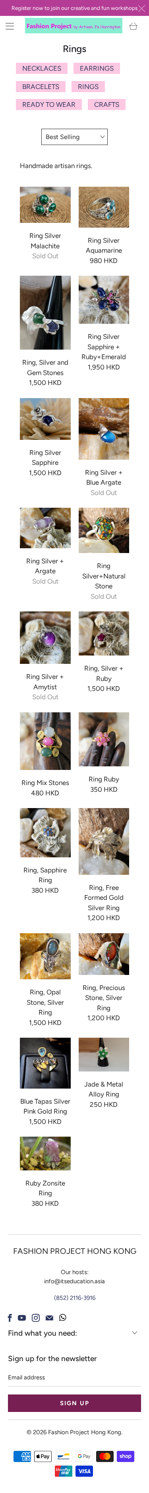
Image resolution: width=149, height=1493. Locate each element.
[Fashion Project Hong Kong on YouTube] (22, 1318)
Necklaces (41, 68)
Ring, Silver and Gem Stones (45, 313)
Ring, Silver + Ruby (104, 633)
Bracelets (40, 87)
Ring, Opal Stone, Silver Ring (45, 956)
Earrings (97, 68)
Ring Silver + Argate (45, 528)
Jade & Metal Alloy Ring (104, 1054)
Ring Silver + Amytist (45, 637)
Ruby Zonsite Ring (45, 1153)
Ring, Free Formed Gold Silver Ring (104, 841)
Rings (88, 87)
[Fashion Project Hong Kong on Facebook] (10, 1318)
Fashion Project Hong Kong (84, 1432)
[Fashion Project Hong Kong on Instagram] (36, 1318)
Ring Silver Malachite (45, 205)
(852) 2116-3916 (74, 1298)
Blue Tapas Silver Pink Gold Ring (45, 1063)
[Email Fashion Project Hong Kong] (49, 1318)
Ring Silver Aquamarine (104, 207)
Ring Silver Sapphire (45, 419)
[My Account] (7, 26)
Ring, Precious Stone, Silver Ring (104, 954)
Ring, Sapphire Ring (45, 832)
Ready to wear (48, 104)
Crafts (106, 104)
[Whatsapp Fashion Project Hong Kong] (62, 1318)
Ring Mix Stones (45, 741)
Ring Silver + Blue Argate (104, 429)
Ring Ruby (104, 739)
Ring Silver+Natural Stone (104, 530)
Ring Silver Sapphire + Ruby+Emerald (104, 300)
